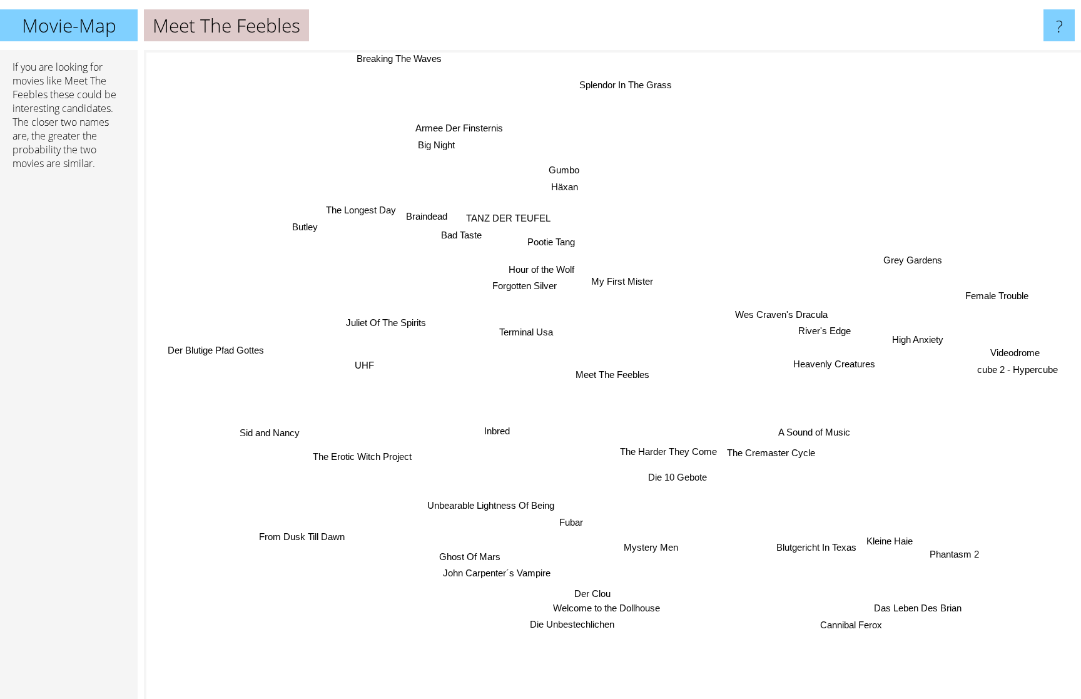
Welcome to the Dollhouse (617, 609)
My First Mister (622, 282)
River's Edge (825, 332)
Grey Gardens (913, 259)
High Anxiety (916, 334)
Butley (305, 227)
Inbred (494, 427)
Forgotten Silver (524, 286)
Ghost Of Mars (469, 556)
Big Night (435, 145)
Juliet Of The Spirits (385, 324)
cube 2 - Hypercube (1018, 365)
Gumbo (564, 170)
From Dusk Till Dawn (300, 536)
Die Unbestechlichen (569, 625)
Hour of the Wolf (541, 269)
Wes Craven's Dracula (782, 315)
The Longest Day (360, 210)
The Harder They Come (668, 451)
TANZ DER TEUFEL (507, 219)
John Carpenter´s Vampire (495, 573)
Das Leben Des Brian (918, 608)
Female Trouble (997, 294)
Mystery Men (652, 547)
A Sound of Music (814, 432)
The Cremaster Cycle (771, 452)
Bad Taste (460, 235)
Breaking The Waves (399, 58)
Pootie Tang (553, 241)
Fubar (574, 523)
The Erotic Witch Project (362, 457)
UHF (365, 365)
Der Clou (585, 594)
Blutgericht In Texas (816, 548)
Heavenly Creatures (835, 363)
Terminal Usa (526, 332)
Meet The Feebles (612, 374)
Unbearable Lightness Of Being (492, 506)
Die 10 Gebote (681, 476)
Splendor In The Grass (626, 84)
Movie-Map (69, 25)
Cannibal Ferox (851, 625)
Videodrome (1015, 349)
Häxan (562, 186)
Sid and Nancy (270, 433)
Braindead (426, 217)
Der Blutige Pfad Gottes (214, 350)
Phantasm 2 (954, 554)
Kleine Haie (889, 541)
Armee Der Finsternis (457, 128)
